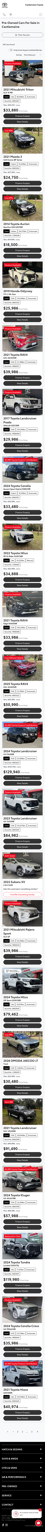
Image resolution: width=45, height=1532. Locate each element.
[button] (40, 14)
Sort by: (19, 55)
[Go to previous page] (8, 1431)
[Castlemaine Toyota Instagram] (7, 1525)
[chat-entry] (38, 1523)
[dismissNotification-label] (40, 1509)
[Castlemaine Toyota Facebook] (3, 1525)
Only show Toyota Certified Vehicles (28, 50)
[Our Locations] (10, 14)
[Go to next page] (37, 1431)
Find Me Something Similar (22, 894)
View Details (22, 121)
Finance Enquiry (22, 116)
